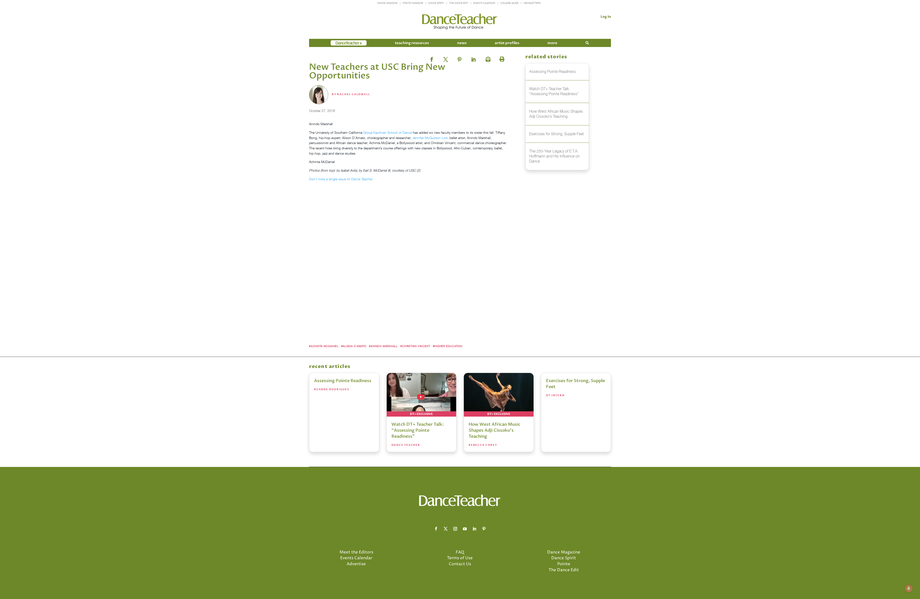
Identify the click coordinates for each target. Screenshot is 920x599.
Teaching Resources (412, 43)
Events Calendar (484, 3)
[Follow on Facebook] (436, 529)
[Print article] (501, 58)
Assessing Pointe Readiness (342, 381)
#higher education (447, 346)
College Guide (509, 3)
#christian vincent (415, 346)
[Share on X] (446, 58)
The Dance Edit (458, 3)
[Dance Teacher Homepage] (460, 22)
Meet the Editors (356, 552)
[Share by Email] (487, 58)
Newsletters (532, 3)
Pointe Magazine (413, 3)
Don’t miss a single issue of (341, 179)
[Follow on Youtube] (465, 529)
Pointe (563, 564)
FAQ (460, 552)
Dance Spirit (436, 3)
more (552, 43)
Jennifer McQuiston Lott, (430, 138)
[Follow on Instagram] (455, 529)
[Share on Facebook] (432, 58)
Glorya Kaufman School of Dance (387, 132)
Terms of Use (460, 558)
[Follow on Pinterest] (484, 529)
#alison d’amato (354, 346)
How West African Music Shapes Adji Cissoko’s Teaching (494, 430)
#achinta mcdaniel (323, 346)
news (461, 43)
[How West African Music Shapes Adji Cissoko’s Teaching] (499, 395)
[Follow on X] (445, 529)
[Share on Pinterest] (460, 58)
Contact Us (460, 564)
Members (339, 43)
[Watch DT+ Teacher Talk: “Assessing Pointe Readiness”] (421, 395)
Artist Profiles (507, 43)
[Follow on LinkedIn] (474, 529)
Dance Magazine (387, 3)
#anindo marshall (383, 346)
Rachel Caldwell (353, 94)
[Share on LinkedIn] (473, 58)
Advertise (356, 564)
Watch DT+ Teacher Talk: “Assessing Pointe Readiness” (417, 430)
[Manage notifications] (909, 588)
